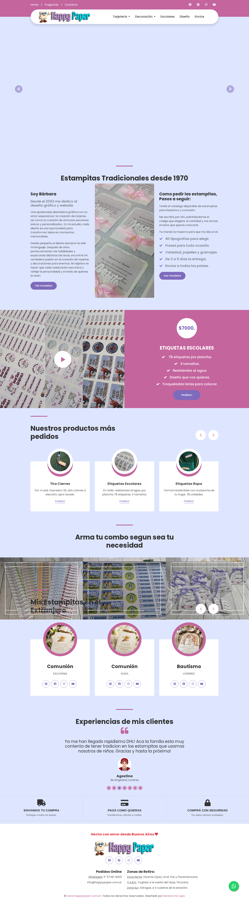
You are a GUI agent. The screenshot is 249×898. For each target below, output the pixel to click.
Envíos (199, 17)
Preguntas (51, 5)
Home (34, 5)
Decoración (144, 17)
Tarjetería (120, 17)
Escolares (168, 17)
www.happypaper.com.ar (84, 896)
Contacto (71, 5)
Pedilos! (60, 501)
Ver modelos (43, 286)
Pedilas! (186, 395)
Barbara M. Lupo (174, 896)
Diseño (185, 17)
